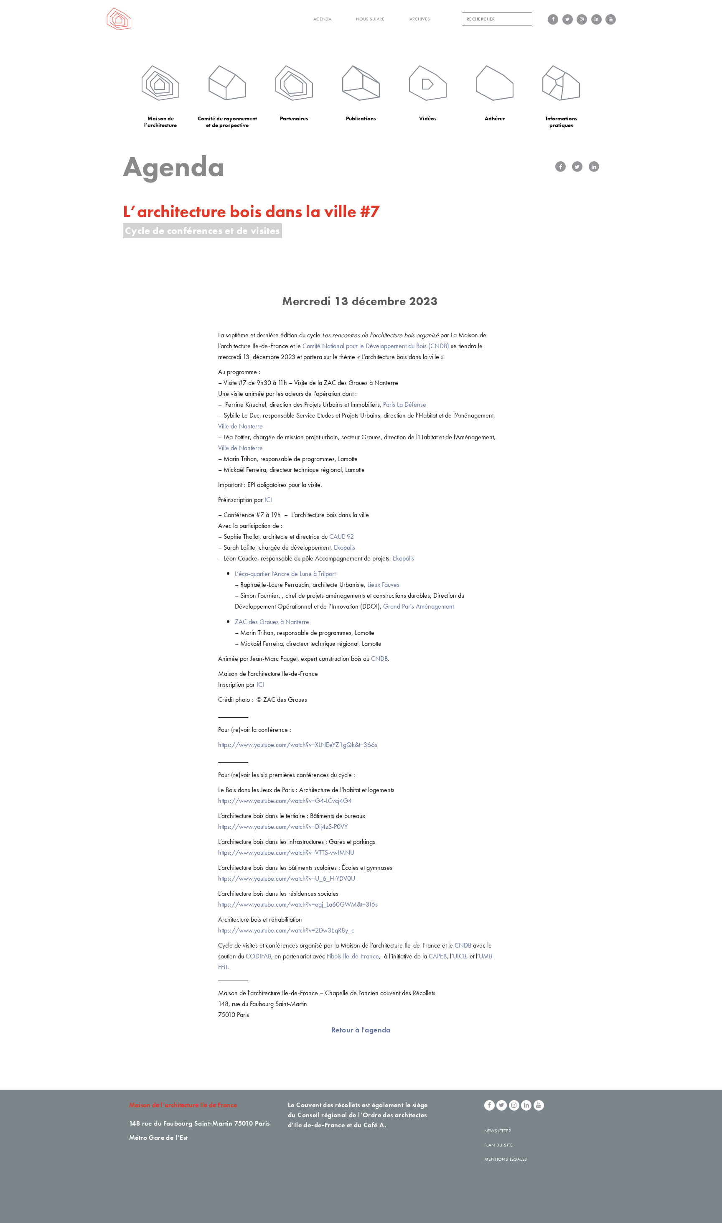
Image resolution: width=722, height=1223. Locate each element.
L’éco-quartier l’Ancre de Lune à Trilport (285, 573)
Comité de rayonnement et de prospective (227, 122)
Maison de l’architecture (160, 122)
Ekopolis (344, 547)
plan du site (498, 1145)
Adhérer (495, 118)
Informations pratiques (561, 122)
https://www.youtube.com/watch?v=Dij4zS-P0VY (283, 826)
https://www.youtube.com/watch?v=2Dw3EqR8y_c (286, 930)
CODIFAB (258, 956)
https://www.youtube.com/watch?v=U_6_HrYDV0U (286, 878)
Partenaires (294, 118)
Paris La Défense (404, 404)
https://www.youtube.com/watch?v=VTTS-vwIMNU (286, 852)
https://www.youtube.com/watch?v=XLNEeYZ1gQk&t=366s (297, 744)
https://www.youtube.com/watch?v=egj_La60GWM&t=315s (298, 904)
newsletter (497, 1131)
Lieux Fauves (383, 584)
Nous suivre (370, 19)
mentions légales (505, 1159)
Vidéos (428, 118)
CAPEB (438, 956)
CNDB (379, 658)
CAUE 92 (341, 536)
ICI (268, 499)
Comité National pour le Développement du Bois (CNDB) (376, 345)
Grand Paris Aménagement (418, 606)
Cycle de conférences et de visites (202, 230)
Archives (419, 19)
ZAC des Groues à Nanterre (272, 621)
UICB (459, 956)
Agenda (322, 19)
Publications (361, 118)
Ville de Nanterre (240, 426)
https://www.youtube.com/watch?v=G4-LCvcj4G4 (285, 800)
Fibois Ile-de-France (353, 956)
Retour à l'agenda (361, 1029)
